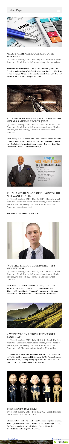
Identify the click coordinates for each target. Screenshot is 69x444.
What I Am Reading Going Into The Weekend (30, 55)
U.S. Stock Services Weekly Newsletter (36, 347)
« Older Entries (12, 439)
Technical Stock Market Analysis (31, 131)
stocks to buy (53, 62)
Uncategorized (24, 206)
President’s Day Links (22, 409)
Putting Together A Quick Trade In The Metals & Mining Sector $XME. (34, 120)
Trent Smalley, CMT (20, 59)
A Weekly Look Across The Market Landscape (31, 336)
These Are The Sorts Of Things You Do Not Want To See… (33, 195)
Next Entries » (56, 439)
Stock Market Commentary (31, 62)
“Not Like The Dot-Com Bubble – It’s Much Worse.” (31, 267)
